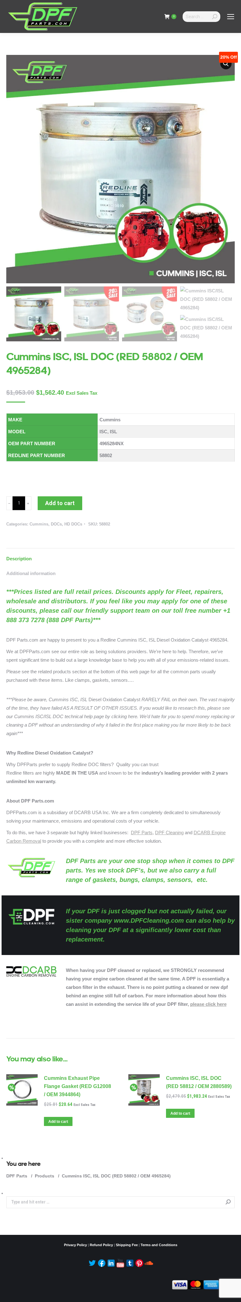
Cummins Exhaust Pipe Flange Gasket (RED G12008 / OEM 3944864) (77, 1086)
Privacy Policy (75, 1245)
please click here (208, 1004)
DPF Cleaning (169, 832)
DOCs (56, 524)
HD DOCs (73, 524)
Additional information (31, 573)
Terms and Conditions (159, 1245)
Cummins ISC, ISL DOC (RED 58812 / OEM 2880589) (199, 1082)
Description (19, 558)
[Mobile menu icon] (231, 17)
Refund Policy (101, 1245)
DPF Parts (142, 832)
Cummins (38, 524)
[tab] (120, 555)
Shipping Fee (127, 1245)
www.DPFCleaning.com (149, 920)
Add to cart (60, 503)
